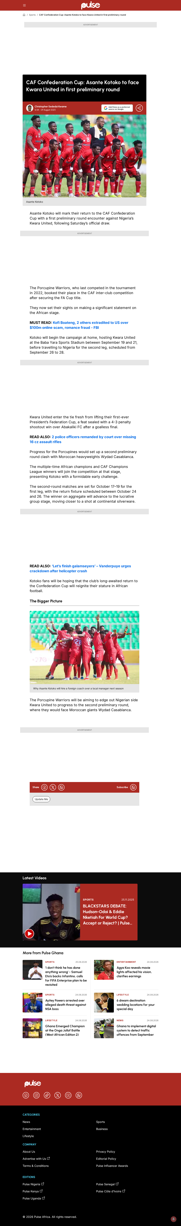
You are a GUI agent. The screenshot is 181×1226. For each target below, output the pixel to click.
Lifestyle (51, 1020)
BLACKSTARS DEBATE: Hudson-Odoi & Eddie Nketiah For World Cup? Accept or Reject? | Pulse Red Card (106, 914)
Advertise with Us (34, 1158)
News (120, 1020)
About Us (29, 1151)
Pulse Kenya (31, 1191)
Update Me (41, 799)
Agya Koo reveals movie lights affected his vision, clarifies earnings (134, 972)
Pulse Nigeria (31, 1184)
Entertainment (126, 962)
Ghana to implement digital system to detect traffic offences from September (136, 1030)
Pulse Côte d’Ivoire (108, 1191)
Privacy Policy (105, 1151)
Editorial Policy (106, 1158)
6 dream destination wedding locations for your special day (136, 1005)
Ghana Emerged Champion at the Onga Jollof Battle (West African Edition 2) (65, 1030)
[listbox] (90, 944)
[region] (90, 944)
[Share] (139, 108)
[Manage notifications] (173, 1219)
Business (102, 1129)
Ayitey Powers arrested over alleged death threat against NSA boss (65, 1005)
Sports (32, 14)
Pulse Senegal (105, 1184)
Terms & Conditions (36, 1166)
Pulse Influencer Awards (112, 1166)
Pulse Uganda (32, 1198)
